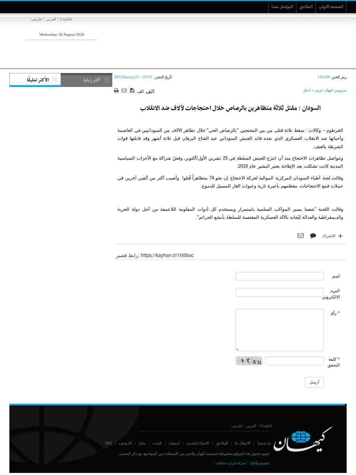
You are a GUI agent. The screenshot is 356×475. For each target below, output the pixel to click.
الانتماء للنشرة (198, 443)
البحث (157, 443)
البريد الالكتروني (331, 293)
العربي (51, 19)
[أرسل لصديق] (125, 91)
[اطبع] (117, 91)
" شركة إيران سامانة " (231, 463)
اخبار (306, 90)
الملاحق (222, 443)
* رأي (335, 313)
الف (140, 91)
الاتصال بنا (243, 443)
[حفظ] (132, 91)
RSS (108, 443)
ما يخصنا (264, 443)
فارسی (36, 19)
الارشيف (125, 443)
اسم (336, 276)
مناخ (142, 443)
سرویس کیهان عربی (331, 90)
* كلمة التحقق (333, 362)
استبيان (174, 443)
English (66, 19)
